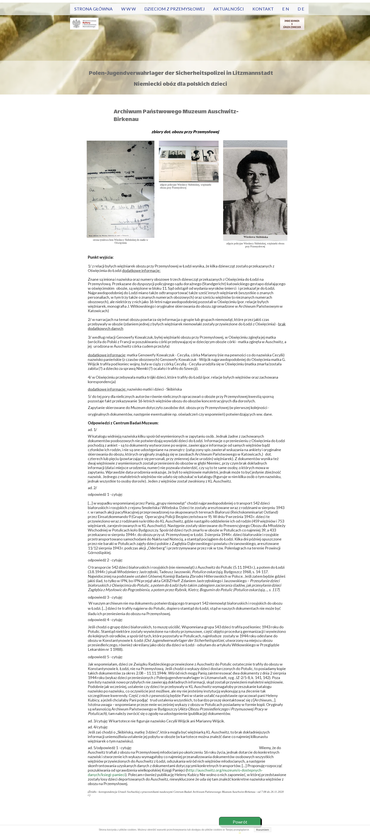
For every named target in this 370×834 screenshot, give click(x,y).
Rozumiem (262, 829)
